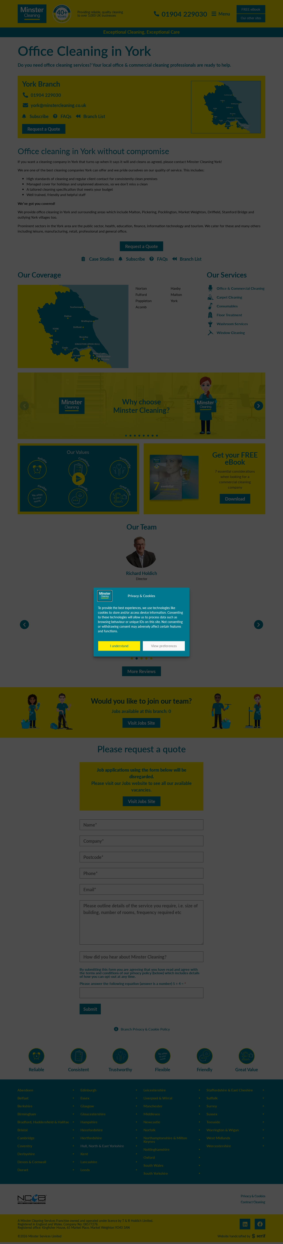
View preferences (164, 646)
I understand (119, 646)
